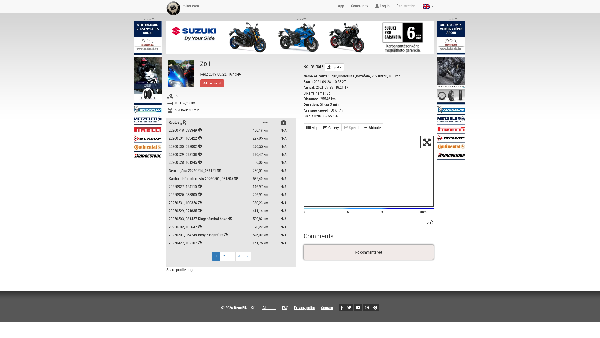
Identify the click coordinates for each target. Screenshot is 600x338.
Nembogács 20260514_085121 (192, 170)
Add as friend (212, 83)
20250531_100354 (183, 202)
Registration (406, 6)
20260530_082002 (183, 146)
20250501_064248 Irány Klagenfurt (196, 235)
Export (335, 67)
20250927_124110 (183, 186)
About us (269, 307)
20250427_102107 (183, 243)
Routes (174, 122)
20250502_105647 (183, 227)
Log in (384, 6)
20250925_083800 (183, 194)
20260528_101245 (183, 162)
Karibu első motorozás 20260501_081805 (201, 178)
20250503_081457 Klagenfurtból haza (198, 218)
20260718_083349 (183, 130)
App (341, 6)
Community (359, 6)
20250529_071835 (183, 210)
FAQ (285, 307)
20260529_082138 (183, 154)
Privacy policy (304, 307)
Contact (327, 307)
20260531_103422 (183, 138)
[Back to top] (586, 324)
